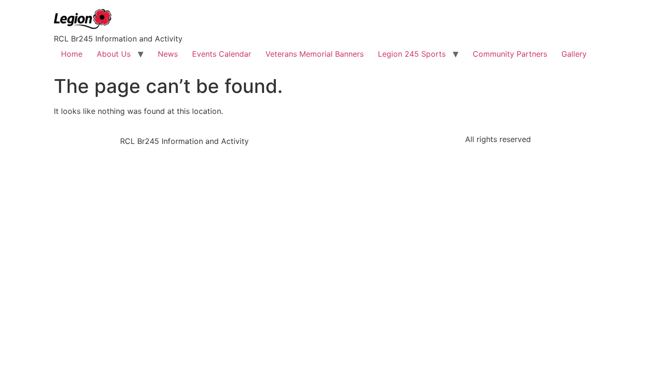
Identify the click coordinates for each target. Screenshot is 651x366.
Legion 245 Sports (412, 54)
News (168, 54)
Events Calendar (221, 54)
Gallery (574, 54)
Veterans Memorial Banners (314, 54)
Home (71, 54)
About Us (114, 54)
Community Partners (510, 54)
